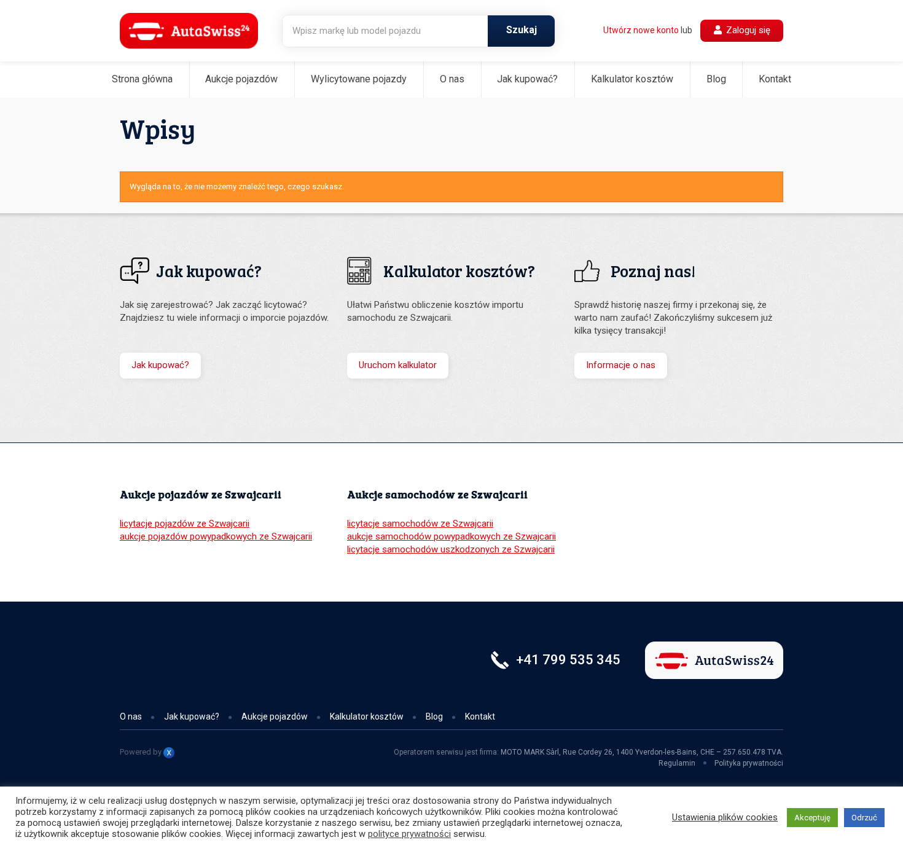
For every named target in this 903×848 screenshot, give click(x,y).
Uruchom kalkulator (398, 365)
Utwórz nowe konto (641, 30)
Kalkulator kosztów (632, 79)
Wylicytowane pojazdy (359, 79)
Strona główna (142, 79)
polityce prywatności (409, 833)
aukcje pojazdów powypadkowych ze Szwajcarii (216, 536)
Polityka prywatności (748, 763)
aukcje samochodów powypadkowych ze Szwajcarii (451, 536)
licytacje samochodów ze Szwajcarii (420, 523)
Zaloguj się (747, 30)
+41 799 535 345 (568, 659)
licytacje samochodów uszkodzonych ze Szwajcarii (451, 549)
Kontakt (775, 79)
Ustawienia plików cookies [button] (725, 817)
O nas (452, 79)
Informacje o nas (620, 365)
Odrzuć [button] (864, 817)
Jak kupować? (527, 79)
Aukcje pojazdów (241, 79)
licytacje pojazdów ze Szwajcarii (184, 523)
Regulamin (677, 763)
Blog (716, 79)
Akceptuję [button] (812, 817)
